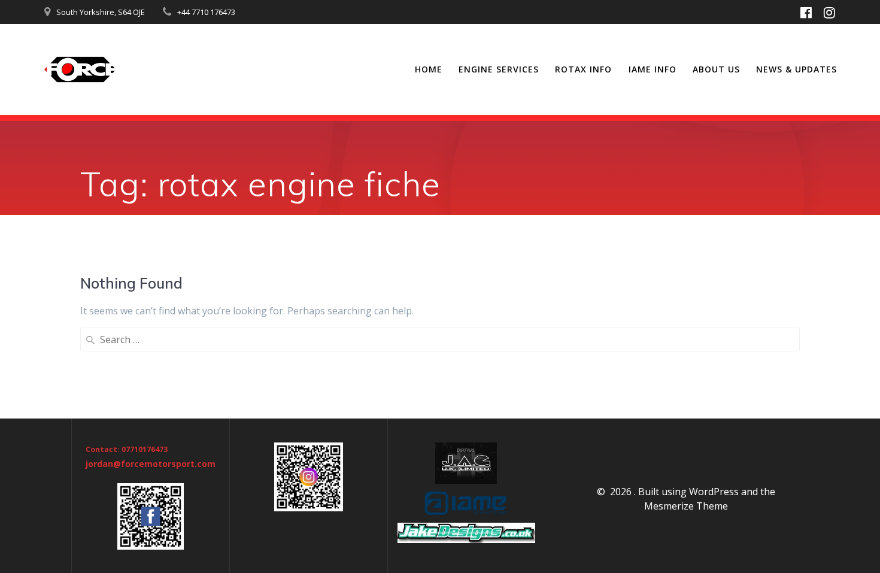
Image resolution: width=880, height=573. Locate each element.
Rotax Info (583, 69)
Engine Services (499, 69)
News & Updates (796, 69)
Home (428, 69)
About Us (716, 69)
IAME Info (652, 69)
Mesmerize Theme (686, 506)
